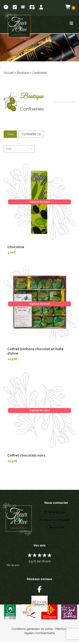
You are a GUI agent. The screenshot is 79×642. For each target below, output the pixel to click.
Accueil (9, 72)
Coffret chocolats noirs (26, 455)
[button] (10, 134)
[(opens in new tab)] (69, 611)
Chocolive (15, 247)
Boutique (23, 72)
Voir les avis (12, 565)
